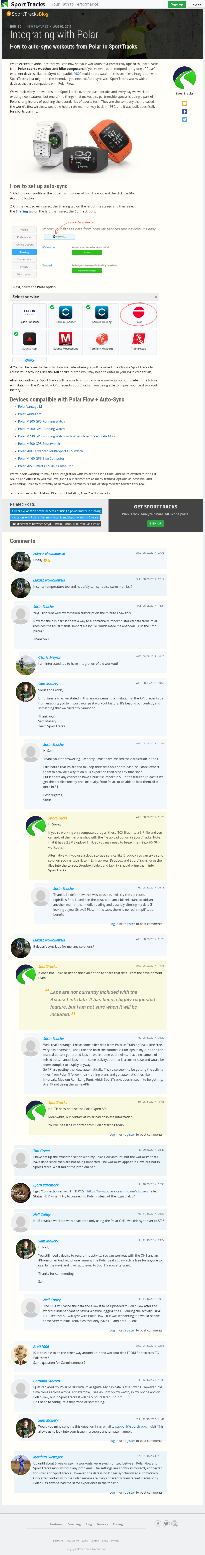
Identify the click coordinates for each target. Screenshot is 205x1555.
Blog (30, 14)
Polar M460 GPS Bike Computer (41, 458)
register (129, 924)
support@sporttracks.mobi (135, 1426)
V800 (77, 74)
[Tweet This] (184, 119)
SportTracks (28, 4)
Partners (58, 1541)
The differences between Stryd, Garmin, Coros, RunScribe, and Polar (55, 524)
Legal (105, 1541)
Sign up (177, 4)
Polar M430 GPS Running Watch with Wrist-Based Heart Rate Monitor (69, 436)
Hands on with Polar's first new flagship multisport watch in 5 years (54, 517)
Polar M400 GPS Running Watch (41, 429)
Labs (84, 1541)
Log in (196, 4)
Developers (72, 1541)
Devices (102, 1524)
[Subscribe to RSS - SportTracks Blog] (8, 13)
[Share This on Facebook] (184, 111)
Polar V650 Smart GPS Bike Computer (45, 466)
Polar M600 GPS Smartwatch (39, 444)
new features (37, 26)
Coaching (74, 1524)
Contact (94, 1541)
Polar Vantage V (29, 414)
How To (15, 26)
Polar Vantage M (30, 407)
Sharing (22, 211)
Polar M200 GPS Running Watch (41, 421)
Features (56, 1524)
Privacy (115, 1541)
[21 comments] (184, 103)
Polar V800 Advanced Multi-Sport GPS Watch (50, 451)
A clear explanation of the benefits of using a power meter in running (55, 511)
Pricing (118, 1524)
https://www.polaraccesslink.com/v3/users (118, 1191)
